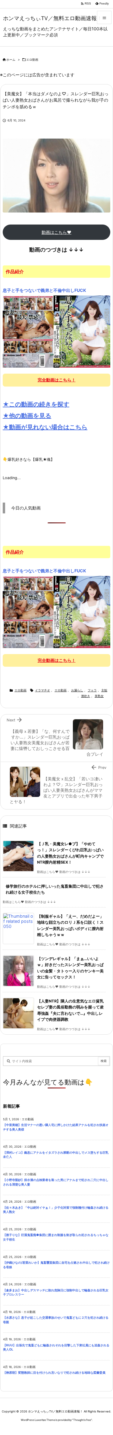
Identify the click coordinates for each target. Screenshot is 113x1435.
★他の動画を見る (27, 415)
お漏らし (77, 690)
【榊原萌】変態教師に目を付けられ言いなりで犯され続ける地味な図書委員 (54, 1373)
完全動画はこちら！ (57, 379)
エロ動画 (32, 60)
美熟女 (99, 696)
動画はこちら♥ (56, 232)
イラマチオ (42, 690)
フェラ (92, 690)
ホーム (10, 60)
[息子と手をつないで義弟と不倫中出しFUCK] (56, 331)
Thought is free (82, 1419)
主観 (104, 690)
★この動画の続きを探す (36, 404)
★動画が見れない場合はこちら (45, 427)
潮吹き (85, 696)
